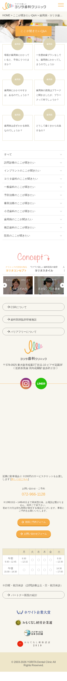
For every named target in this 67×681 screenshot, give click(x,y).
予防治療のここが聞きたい (33, 195)
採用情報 (55, 678)
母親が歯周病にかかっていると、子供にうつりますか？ (16, 55)
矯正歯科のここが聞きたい (33, 227)
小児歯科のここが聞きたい (33, 211)
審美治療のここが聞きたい (33, 203)
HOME (6, 15)
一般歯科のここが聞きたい (33, 187)
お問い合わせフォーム (35, 533)
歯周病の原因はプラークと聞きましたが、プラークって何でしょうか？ (48, 90)
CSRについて (17, 307)
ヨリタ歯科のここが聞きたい (33, 179)
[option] (18, 285)
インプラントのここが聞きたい (33, 171)
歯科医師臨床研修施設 (22, 319)
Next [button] (62, 285)
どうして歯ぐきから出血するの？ (48, 123)
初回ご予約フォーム (35, 522)
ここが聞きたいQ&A (25, 15)
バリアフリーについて (22, 331)
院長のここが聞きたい (33, 236)
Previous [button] (4, 285)
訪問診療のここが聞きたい (33, 163)
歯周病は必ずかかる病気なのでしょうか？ (16, 123)
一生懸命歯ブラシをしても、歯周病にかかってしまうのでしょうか (48, 55)
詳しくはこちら (19, 479)
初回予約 (33, 678)
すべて (33, 154)
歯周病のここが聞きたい (33, 219)
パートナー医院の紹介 (22, 595)
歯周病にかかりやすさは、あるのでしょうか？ (16, 88)
